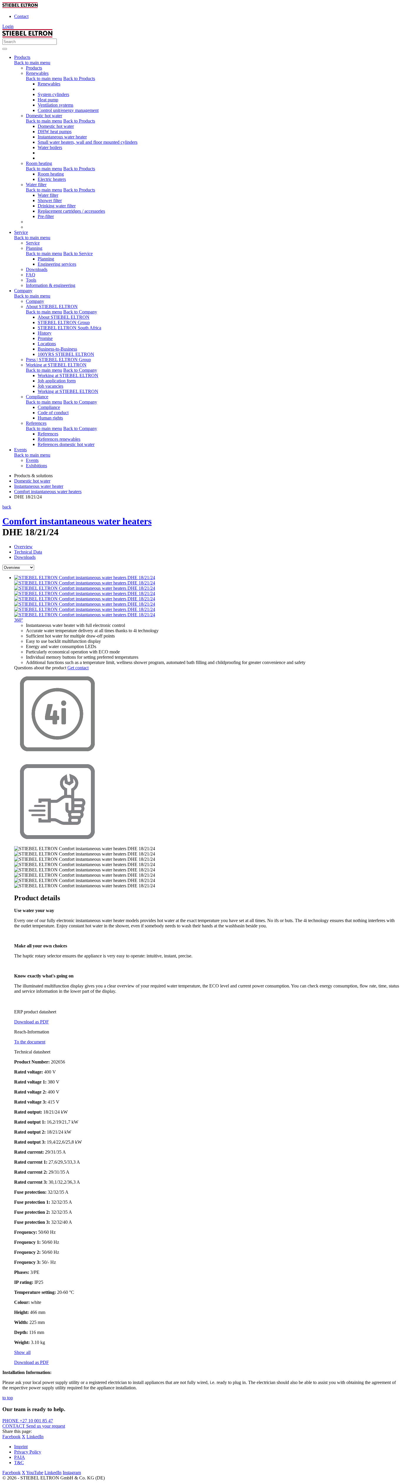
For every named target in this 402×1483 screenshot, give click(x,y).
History (45, 333)
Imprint (21, 1446)
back (6, 506)
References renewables (59, 439)
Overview (23, 546)
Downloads (36, 269)
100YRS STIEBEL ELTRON (66, 354)
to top (7, 1397)
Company (35, 301)
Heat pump (48, 99)
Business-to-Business (57, 348)
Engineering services (57, 264)
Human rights (50, 417)
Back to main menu (32, 62)
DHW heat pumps (55, 131)
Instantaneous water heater (62, 136)
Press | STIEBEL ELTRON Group (58, 359)
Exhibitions (36, 465)
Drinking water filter (57, 205)
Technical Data (28, 551)
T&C (19, 1462)
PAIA (19, 1457)
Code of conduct (53, 412)
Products (34, 67)
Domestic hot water (44, 115)
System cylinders (53, 94)
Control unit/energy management (68, 110)
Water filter (36, 184)
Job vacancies (50, 386)
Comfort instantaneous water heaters (77, 521)
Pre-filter (46, 216)
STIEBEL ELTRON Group (64, 322)
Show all (22, 1352)
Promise (45, 338)
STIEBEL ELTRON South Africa (69, 327)
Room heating (39, 163)
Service (33, 242)
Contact (21, 16)
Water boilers (50, 147)
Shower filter (50, 200)
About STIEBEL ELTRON (52, 306)
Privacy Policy (27, 1451)
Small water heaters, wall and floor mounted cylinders (87, 142)
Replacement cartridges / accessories (71, 211)
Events (32, 460)
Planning (34, 248)
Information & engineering (50, 285)
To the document (29, 1041)
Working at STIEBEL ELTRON (56, 364)
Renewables (37, 73)
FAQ (30, 274)
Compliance (37, 396)
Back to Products (79, 78)
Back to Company (80, 311)
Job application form (57, 380)
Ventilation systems (55, 105)
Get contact (78, 667)
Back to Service (78, 253)
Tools (31, 280)
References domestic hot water (66, 444)
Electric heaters (52, 179)
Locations (47, 343)
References (36, 423)
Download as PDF (31, 1021)
